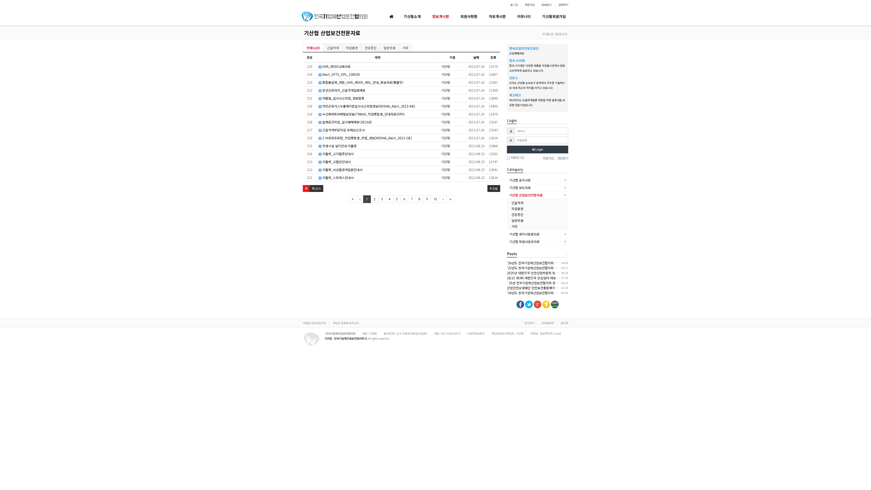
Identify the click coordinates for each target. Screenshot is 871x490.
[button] (306, 188)
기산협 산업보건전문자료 (332, 33)
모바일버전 (547, 323)
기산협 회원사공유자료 (524, 241)
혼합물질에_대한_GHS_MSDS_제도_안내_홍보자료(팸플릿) (362, 82)
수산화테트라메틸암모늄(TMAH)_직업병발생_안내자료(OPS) (363, 114)
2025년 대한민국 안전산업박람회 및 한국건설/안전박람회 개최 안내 (552, 273)
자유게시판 (497, 16)
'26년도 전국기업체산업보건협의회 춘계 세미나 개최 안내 (545, 263)
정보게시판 (440, 16)
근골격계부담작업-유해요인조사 (343, 130)
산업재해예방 (516, 53)
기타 (405, 48)
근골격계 (333, 48)
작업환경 (352, 48)
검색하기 (563, 5)
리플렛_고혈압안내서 (336, 161)
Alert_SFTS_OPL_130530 (340, 74)
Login (539, 149)
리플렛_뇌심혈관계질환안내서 (341, 169)
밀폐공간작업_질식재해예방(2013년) (346, 122)
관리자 (564, 323)
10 (435, 199)
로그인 (514, 5)
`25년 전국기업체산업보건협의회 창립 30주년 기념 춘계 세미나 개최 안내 (556, 283)
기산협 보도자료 (520, 187)
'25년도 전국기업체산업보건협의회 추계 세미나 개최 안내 (545, 268)
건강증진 (371, 48)
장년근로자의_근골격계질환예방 (343, 90)
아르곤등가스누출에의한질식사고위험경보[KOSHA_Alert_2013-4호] (368, 106)
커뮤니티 (524, 16)
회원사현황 (468, 16)
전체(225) (313, 48)
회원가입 (530, 5)
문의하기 (530, 323)
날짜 (476, 57)
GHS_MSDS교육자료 (336, 66)
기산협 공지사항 (520, 180)
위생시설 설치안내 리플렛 (339, 146)
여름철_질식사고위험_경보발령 (342, 98)
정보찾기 (546, 5)
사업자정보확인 (476, 333)
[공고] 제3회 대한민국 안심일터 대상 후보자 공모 (540, 278)
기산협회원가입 (554, 16)
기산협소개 (412, 16)
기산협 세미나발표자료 (524, 234)
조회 (493, 57)
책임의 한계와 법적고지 (346, 323)
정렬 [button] (495, 188)
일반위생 (389, 48)
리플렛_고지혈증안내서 (337, 154)
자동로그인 (517, 158)
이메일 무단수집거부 (314, 323)
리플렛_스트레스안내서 (337, 177)
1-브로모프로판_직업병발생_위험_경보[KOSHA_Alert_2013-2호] (366, 138)
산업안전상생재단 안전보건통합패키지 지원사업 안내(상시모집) (549, 288)
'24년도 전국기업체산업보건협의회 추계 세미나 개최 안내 (545, 293)
